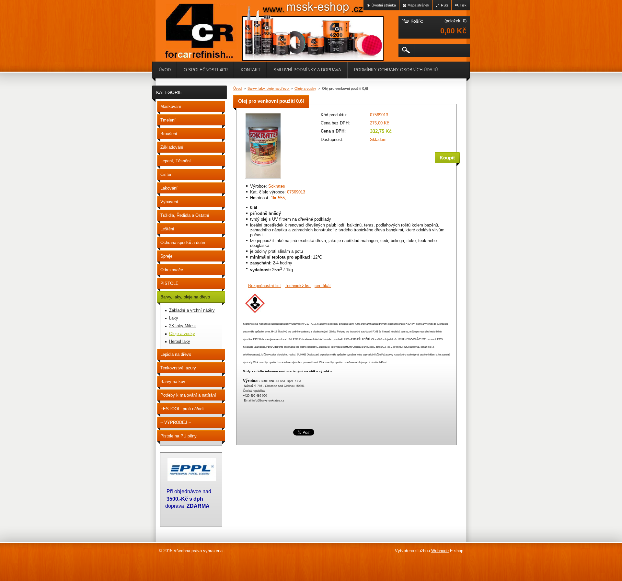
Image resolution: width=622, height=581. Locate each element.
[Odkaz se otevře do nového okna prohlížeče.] (263, 179)
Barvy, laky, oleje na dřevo (269, 88)
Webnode (440, 550)
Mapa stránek (418, 5)
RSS (444, 5)
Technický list (298, 285)
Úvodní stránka (384, 5)
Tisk (463, 5)
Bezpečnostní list (264, 285)
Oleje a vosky (305, 88)
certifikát (323, 285)
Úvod (237, 88)
